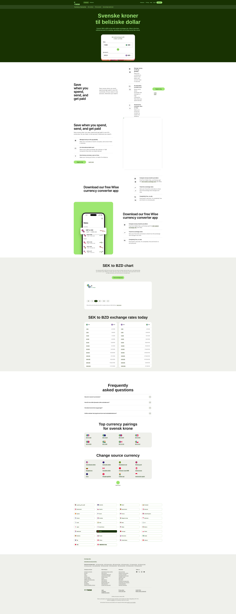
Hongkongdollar (107, 476)
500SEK (88, 352)
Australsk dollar (107, 464)
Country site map (122, 591)
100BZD (122, 345)
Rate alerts (121, 579)
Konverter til (105, 52)
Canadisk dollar (107, 470)
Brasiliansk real (123, 464)
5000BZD (123, 362)
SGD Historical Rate (113, 565)
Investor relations (87, 578)
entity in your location (131, 602)
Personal (86, 2)
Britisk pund (138, 464)
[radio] (88, 301)
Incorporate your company (124, 582)
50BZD (122, 342)
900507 (113, 600)
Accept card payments (106, 585)
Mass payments (104, 583)
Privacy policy (121, 590)
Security (85, 573)
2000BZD (123, 359)
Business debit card (105, 582)
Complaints (103, 591)
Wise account (104, 573)
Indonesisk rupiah (140, 476)
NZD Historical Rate (96, 565)
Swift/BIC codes (122, 577)
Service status (87, 577)
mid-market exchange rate (149, 181)
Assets (102, 578)
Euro (87, 476)
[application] (96, 294)
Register (159, 2)
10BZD (122, 335)
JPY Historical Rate (133, 564)
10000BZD (123, 366)
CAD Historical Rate (141, 564)
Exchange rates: (87, 558)
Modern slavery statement (141, 591)
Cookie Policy (138, 590)
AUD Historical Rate (99, 564)
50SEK (87, 342)
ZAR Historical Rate (104, 565)
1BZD (122, 329)
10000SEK (88, 366)
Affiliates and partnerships (89, 579)
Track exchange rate (118, 277)
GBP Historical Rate (108, 564)
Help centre (86, 581)
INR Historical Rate (88, 565)
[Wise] (77, 2)
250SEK (88, 349)
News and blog (122, 571)
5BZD (122, 332)
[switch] (118, 49)
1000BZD (123, 356)
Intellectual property (105, 592)
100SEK (87, 345)
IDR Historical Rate (138, 565)
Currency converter (122, 574)
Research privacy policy (123, 573)
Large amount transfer (105, 575)
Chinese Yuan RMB (124, 470)
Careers (85, 575)
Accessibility (86, 583)
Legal (102, 590)
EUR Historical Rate (125, 564)
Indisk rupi (121, 476)
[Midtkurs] (123, 37)
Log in (154, 2)
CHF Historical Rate (130, 565)
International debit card (106, 574)
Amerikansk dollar (91, 464)
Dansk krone (138, 470)
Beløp (104, 41)
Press (85, 574)
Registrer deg (158, 89)
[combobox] (129, 45)
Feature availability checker (89, 585)
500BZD (122, 352)
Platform (92, 2)
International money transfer (107, 571)
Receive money (104, 577)
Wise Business (104, 581)
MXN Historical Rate (116, 564)
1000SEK (88, 356)
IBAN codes (121, 578)
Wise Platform (104, 579)
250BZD (122, 349)
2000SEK (88, 359)
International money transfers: (90, 561)
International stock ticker (124, 575)
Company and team (88, 571)
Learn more (154, 93)
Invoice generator (122, 583)
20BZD (122, 339)
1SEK (87, 329)
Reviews (85, 582)
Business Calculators (123, 585)
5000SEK (88, 362)
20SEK (87, 339)
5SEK (87, 332)
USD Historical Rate (121, 565)
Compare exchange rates (124, 581)
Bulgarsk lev (89, 470)
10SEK (87, 335)
